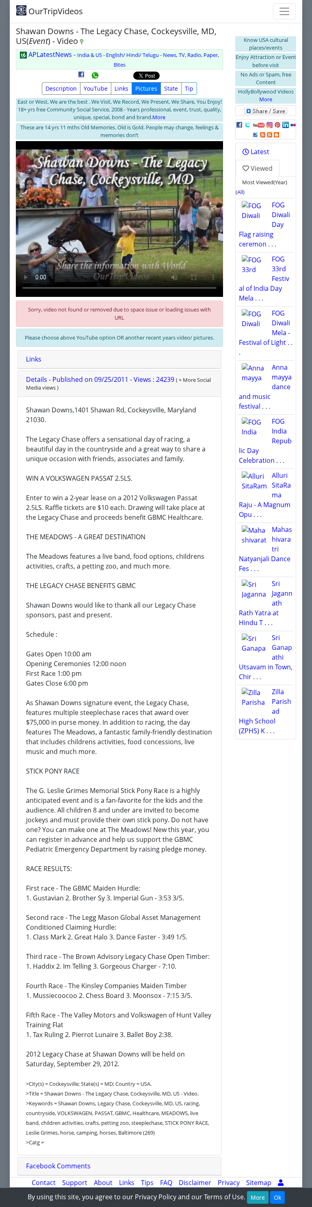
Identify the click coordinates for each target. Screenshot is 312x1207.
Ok (277, 1197)
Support (74, 1182)
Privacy (229, 1182)
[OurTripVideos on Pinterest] (277, 124)
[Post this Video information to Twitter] (247, 124)
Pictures (146, 88)
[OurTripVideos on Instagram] (269, 124)
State (171, 88)
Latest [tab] (259, 151)
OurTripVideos (54, 11)
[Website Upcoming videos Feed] (269, 134)
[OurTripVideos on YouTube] (258, 124)
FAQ (166, 1182)
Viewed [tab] (261, 168)
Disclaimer (195, 1182)
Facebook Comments (58, 1165)
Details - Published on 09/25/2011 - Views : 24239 (101, 379)
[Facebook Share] (81, 77)
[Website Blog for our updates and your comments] (276, 134)
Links (121, 88)
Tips (147, 1182)
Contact (44, 1182)
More (158, 117)
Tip (189, 88)
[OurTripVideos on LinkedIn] (285, 124)
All (240, 192)
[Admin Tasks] (281, 1182)
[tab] (119, 359)
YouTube (96, 88)
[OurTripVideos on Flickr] (293, 124)
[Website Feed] (262, 134)
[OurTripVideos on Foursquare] (255, 134)
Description (61, 88)
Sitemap (258, 1182)
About (103, 1182)
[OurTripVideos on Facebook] (239, 124)
